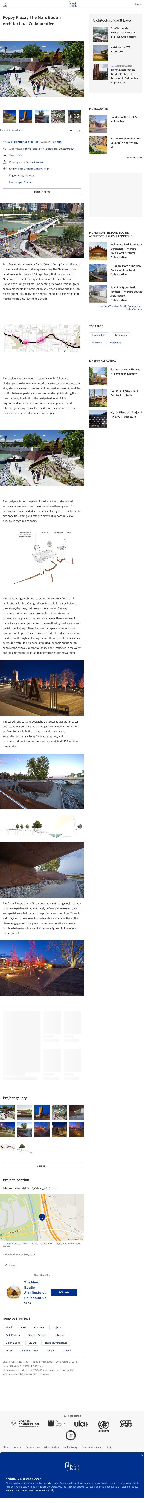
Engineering (16, 175)
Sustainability (99, 335)
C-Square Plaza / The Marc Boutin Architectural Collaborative (125, 270)
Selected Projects (37, 1335)
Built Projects (13, 1335)
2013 (19, 155)
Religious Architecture (55, 1343)
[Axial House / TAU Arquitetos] (100, 53)
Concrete (39, 1327)
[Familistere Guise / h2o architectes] (98, 124)
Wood (9, 1327)
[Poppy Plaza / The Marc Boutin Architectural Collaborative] (7, 1112)
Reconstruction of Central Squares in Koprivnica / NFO (125, 143)
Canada (56, 142)
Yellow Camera (35, 162)
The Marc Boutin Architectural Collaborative (49, 149)
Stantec (29, 175)
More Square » (134, 157)
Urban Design (13, 1343)
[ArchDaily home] (72, 4)
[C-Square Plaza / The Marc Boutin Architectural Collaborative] (98, 273)
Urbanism (60, 1335)
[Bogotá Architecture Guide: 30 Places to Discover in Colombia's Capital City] (100, 72)
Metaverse (115, 343)
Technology (121, 335)
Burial (9, 1350)
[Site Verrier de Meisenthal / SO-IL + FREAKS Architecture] (100, 34)
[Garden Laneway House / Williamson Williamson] (98, 376)
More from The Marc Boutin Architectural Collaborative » (120, 307)
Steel (23, 1327)
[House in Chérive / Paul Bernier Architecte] (98, 398)
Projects (56, 1327)
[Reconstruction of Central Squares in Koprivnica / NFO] (98, 145)
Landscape (15, 182)
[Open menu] (4, 4)
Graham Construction (37, 169)
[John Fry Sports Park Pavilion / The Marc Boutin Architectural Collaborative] (98, 294)
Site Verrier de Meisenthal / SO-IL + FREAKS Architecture (123, 32)
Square (8, 142)
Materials (97, 343)
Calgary (50, 1350)
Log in (138, 4)
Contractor (15, 169)
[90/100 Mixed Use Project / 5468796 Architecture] (98, 419)
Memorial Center (26, 142)
